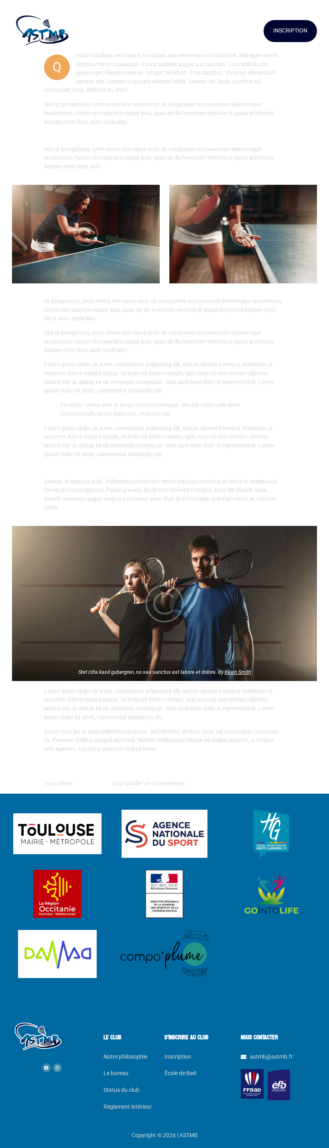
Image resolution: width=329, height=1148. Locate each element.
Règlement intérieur (128, 1107)
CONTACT (243, 31)
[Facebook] (46, 1067)
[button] (90, 31)
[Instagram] (57, 1067)
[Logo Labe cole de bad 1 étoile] (279, 1084)
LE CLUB (86, 31)
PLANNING (197, 31)
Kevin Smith (238, 672)
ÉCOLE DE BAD (143, 31)
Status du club (121, 1090)
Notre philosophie (125, 1056)
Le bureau (116, 1073)
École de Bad (180, 1073)
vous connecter (93, 783)
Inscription (177, 1056)
